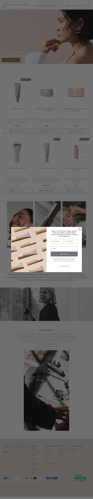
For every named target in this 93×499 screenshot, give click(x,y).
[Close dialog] (79, 229)
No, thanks (64, 266)
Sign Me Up (64, 254)
